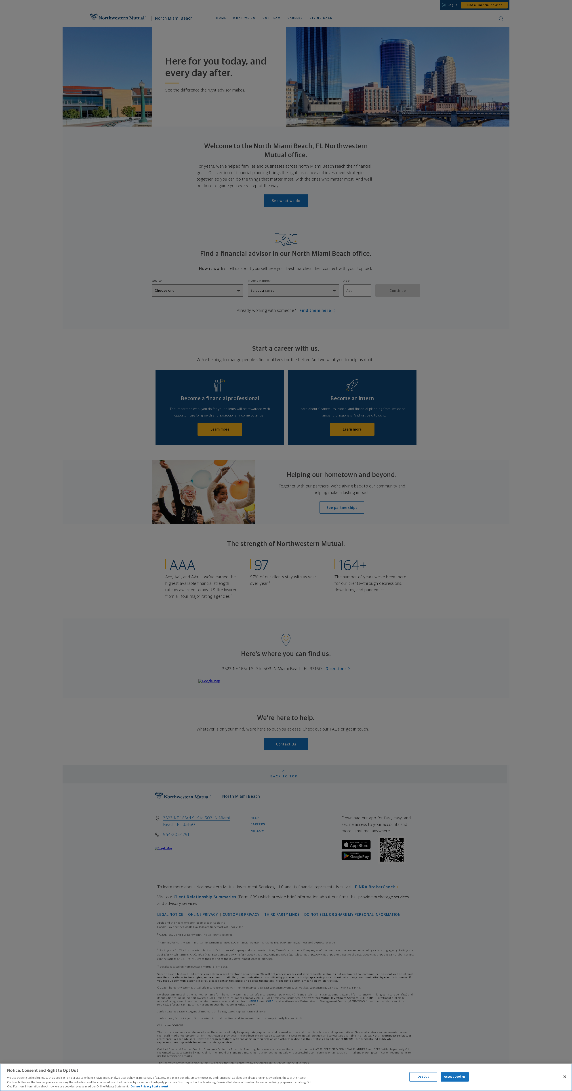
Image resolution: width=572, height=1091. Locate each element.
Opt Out (423, 1076)
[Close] (565, 1077)
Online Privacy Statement (149, 1086)
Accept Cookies (455, 1076)
